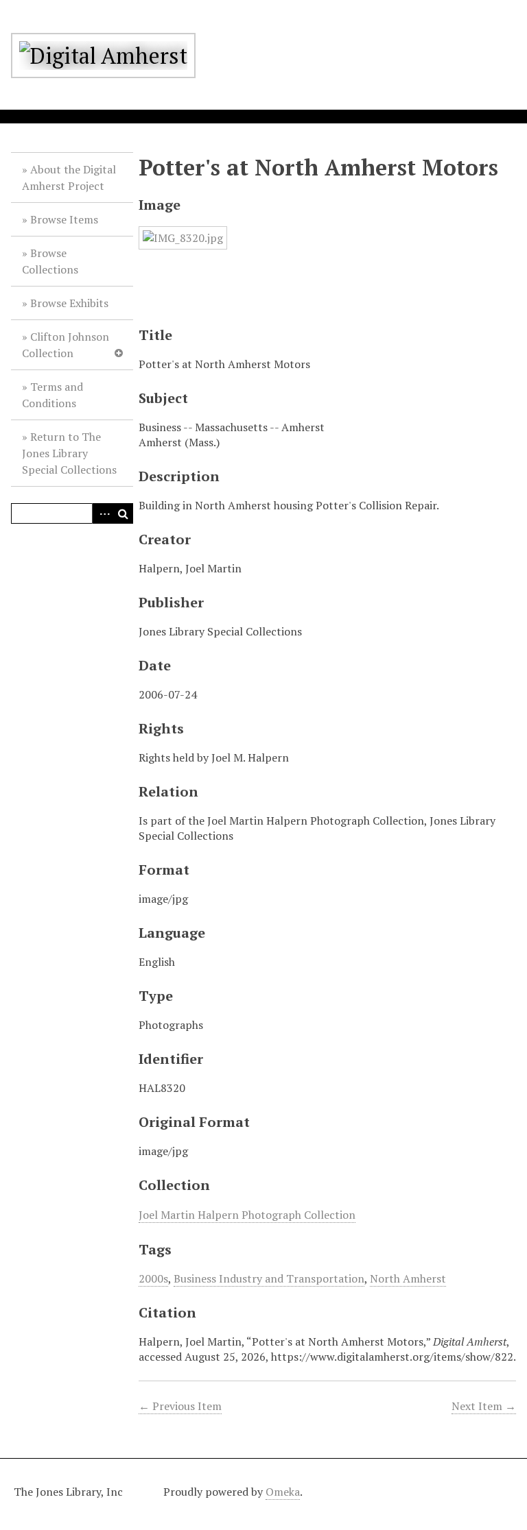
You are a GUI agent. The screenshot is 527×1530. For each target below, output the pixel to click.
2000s (153, 1278)
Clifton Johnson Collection (65, 345)
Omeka (283, 1491)
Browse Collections (50, 261)
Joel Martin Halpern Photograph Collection (247, 1214)
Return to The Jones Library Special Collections (69, 453)
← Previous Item (180, 1405)
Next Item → (484, 1405)
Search (123, 513)
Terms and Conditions (52, 395)
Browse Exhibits (69, 303)
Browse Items (64, 219)
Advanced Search (102, 513)
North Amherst (408, 1278)
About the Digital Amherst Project (69, 177)
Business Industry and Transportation (269, 1278)
